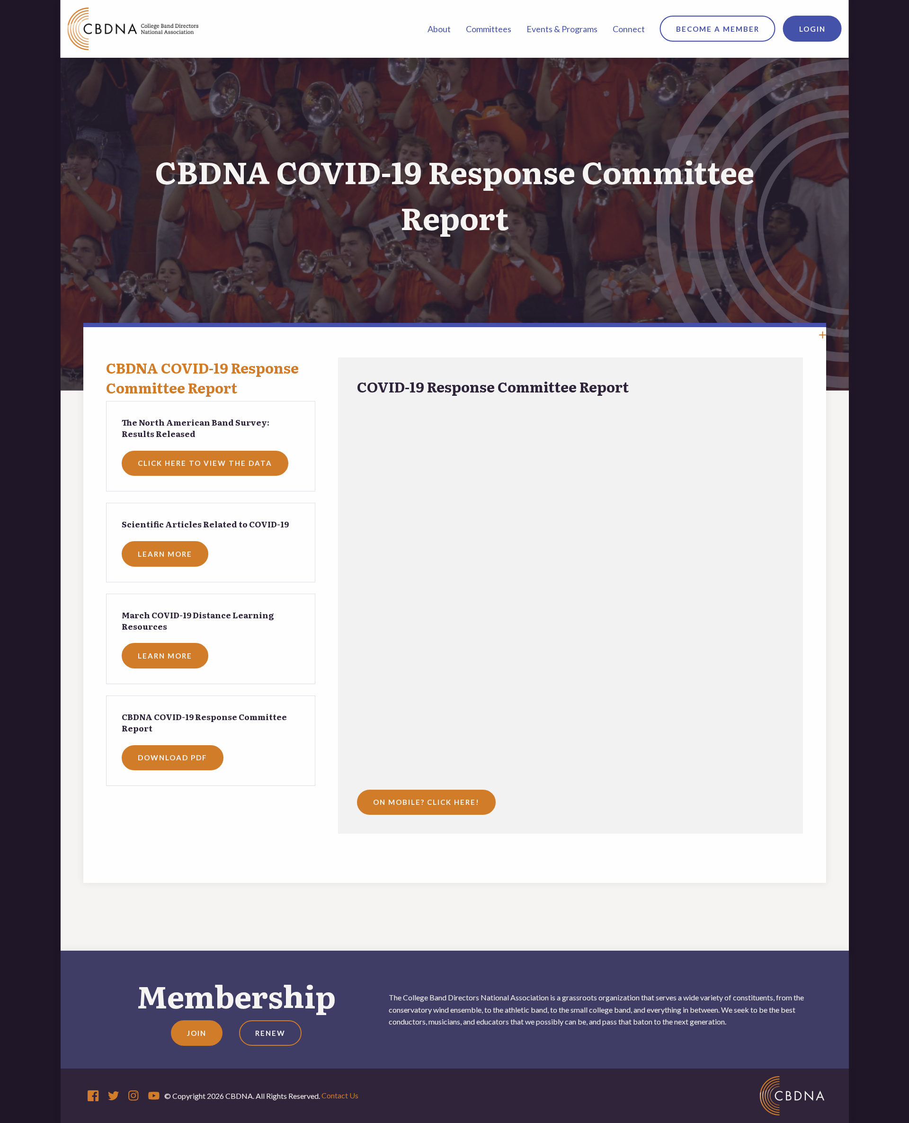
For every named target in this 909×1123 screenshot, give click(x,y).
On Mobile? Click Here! (426, 802)
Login (812, 29)
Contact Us (339, 1095)
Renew (270, 1033)
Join (196, 1033)
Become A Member (717, 29)
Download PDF (172, 757)
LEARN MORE (165, 554)
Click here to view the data (205, 463)
